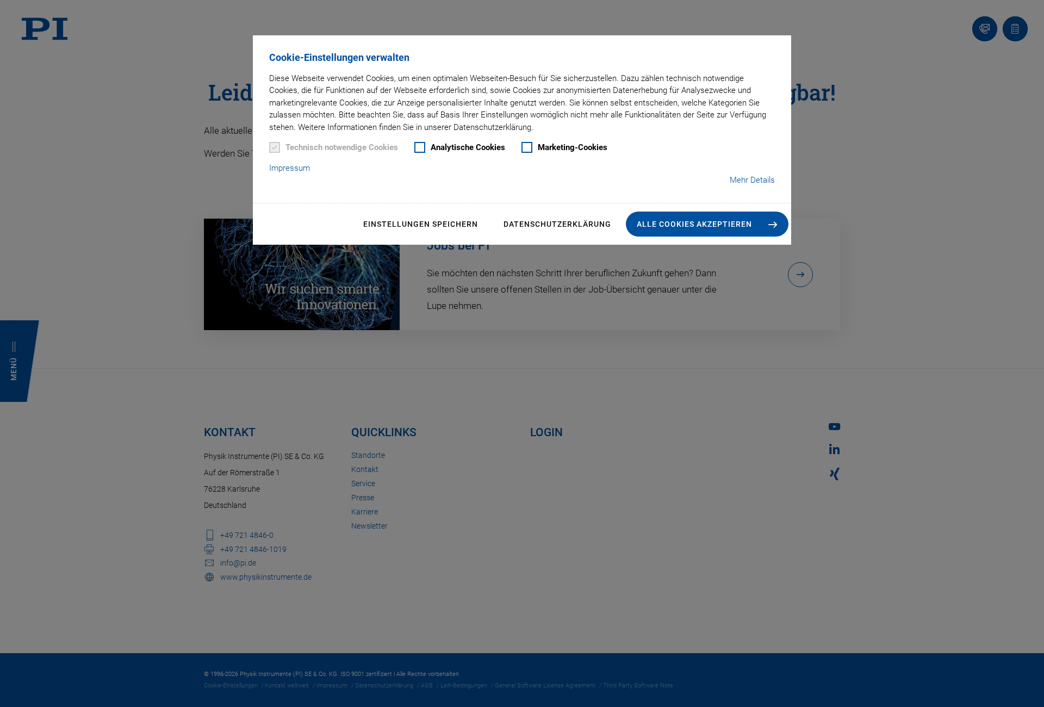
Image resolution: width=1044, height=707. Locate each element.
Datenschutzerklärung (557, 224)
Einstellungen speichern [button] (420, 224)
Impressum (289, 168)
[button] (707, 224)
